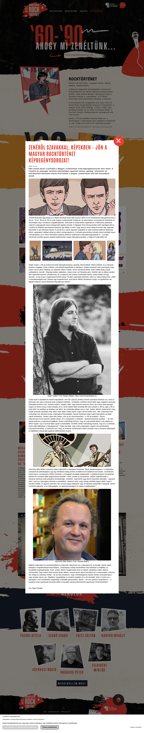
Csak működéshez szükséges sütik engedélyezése (20, 727)
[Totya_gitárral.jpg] (111, 250)
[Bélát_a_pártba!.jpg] (35, 250)
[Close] (120, 141)
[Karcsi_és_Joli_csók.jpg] (89, 250)
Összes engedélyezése (49, 727)
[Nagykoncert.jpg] (57, 250)
